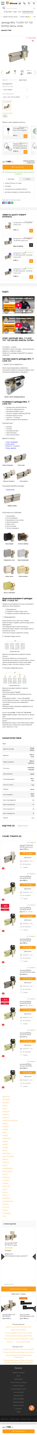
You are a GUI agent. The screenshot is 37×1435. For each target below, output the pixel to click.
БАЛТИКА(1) (6, 1198)
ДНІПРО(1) (5, 1204)
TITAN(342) (5, 1177)
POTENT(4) (5, 1162)
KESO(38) (5, 1147)
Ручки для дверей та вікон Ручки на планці (18, 1333)
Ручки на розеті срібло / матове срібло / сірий (18, 1339)
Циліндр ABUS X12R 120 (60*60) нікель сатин (22, 223)
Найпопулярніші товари (18, 1289)
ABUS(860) (5, 1102)
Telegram (6, 203)
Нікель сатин (10, 489)
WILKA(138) (6, 1186)
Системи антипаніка (18, 1385)
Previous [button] (3, 1256)
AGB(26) (5, 1105)
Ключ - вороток (11, 448)
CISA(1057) (5, 1117)
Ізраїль (32, 774)
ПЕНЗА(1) (5, 1210)
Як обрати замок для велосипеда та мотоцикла (18, 1352)
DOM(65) (5, 1123)
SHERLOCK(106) (7, 1171)
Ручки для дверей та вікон (18, 1389)
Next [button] (34, 1256)
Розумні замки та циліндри (18, 1382)
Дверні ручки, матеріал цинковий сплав (18, 1327)
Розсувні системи (18, 1405)
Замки (18, 1376)
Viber (9, 203)
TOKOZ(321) (6, 1180)
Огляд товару (8, 12)
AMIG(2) (4, 1108)
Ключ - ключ (10, 444)
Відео (15, 12)
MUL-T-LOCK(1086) (8, 1156)
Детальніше (27, 857)
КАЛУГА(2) (5, 1207)
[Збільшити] (18, 53)
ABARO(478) (6, 1096)
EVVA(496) (5, 1126)
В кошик (29, 853)
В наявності (24, 127)
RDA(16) (4, 1165)
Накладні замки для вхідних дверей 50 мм (18, 1336)
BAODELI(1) (5, 1114)
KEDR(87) (5, 1144)
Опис (19, 12)
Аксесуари (18, 1408)
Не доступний (29, 237)
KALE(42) (5, 1141)
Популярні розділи (26, 1419)
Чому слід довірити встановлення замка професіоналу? (18, 1356)
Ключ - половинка (12, 442)
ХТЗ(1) (4, 1216)
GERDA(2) (5, 1129)
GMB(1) (4, 1132)
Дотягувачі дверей (18, 1402)
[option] (18, 55)
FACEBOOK (3, 203)
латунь (32, 789)
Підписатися (19, 167)
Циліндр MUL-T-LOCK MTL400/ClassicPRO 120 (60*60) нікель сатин (22, 255)
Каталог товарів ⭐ (25, 16)
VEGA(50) (5, 1183)
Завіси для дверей (18, 1398)
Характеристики (27, 12)
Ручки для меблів (18, 1392)
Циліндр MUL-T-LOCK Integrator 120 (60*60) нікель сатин (22, 239)
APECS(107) (6, 1111)
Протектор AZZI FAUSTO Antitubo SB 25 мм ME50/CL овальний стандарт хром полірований (20, 146)
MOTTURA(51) (6, 1153)
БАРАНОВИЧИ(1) (7, 1201)
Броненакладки (18, 1395)
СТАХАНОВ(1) (6, 1213)
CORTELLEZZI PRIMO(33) (10, 1120)
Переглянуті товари (18, 1294)
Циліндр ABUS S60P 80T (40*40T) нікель (11, 1244)
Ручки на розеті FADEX (23, 1342)
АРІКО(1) (5, 1192)
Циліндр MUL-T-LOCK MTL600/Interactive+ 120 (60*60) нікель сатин (22, 271)
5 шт (5, 116)
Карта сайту (4, 1419)
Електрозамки (18, 1379)
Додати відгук (23, 825)
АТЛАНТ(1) (5, 1195)
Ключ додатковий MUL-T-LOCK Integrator (20, 129)
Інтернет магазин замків (10, 16)
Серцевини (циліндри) (18, 1372)
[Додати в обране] (33, 41)
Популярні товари (14, 1419)
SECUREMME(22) (7, 1168)
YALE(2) (4, 1189)
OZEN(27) (5, 1159)
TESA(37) (5, 1174)
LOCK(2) (4, 1150)
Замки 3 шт (10, 1342)
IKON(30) (5, 1135)
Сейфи (18, 1412)
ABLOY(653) (6, 1099)
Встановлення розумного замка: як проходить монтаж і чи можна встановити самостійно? (19, 1361)
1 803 (24, 1318)
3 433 (7, 1318)
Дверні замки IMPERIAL (18, 1330)
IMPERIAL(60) (6, 1138)
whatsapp (12, 203)
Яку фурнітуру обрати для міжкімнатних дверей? (18, 1349)
